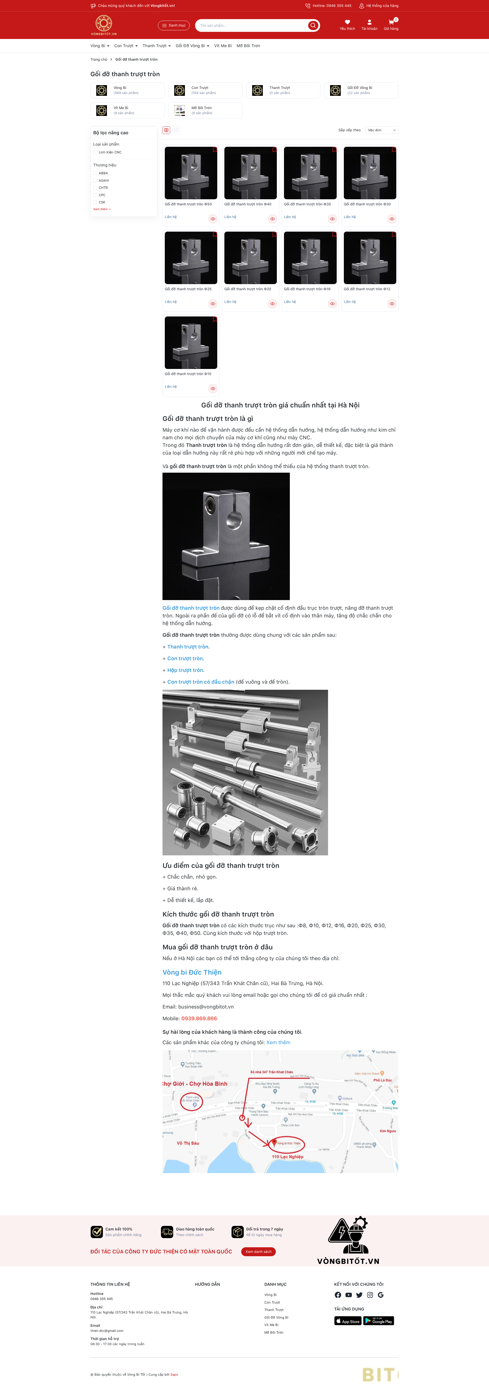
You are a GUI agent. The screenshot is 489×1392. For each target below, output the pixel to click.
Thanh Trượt (155, 45)
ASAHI (103, 180)
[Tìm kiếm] (313, 25)
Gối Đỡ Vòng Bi (191, 45)
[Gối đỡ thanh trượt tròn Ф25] (191, 258)
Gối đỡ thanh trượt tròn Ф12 (367, 289)
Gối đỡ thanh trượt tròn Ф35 (307, 204)
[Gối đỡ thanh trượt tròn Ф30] (370, 173)
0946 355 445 (101, 1299)
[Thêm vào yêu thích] (215, 149)
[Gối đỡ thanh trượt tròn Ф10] (191, 342)
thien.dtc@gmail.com (106, 1331)
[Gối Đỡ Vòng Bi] (335, 90)
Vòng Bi (98, 45)
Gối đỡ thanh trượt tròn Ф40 (247, 204)
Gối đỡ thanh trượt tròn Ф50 (188, 204)
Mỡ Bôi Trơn (248, 45)
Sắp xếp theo (349, 130)
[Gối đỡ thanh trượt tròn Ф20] (250, 258)
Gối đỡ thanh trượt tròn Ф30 (367, 204)
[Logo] (380, 1374)
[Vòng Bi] (101, 90)
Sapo (174, 1374)
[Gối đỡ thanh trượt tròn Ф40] (250, 173)
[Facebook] (338, 1295)
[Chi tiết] (213, 219)
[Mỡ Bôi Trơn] (179, 110)
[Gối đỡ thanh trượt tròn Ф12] (370, 258)
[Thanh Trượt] (257, 90)
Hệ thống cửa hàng (382, 6)
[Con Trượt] (179, 90)
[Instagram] (370, 1295)
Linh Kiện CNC (109, 152)
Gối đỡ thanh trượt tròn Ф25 (188, 289)
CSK (101, 202)
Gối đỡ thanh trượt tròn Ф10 (188, 374)
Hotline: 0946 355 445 (331, 6)
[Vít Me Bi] (101, 110)
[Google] (381, 1295)
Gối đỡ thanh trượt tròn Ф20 (247, 289)
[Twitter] (359, 1295)
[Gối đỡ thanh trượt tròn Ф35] (310, 173)
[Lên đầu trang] (480, 1376)
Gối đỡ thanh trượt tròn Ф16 (307, 289)
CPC (101, 195)
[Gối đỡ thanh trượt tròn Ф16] (310, 258)
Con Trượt (124, 45)
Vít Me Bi (223, 45)
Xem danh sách (258, 1252)
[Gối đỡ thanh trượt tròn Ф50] (191, 173)
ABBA (103, 173)
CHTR (103, 188)
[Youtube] (348, 1295)
